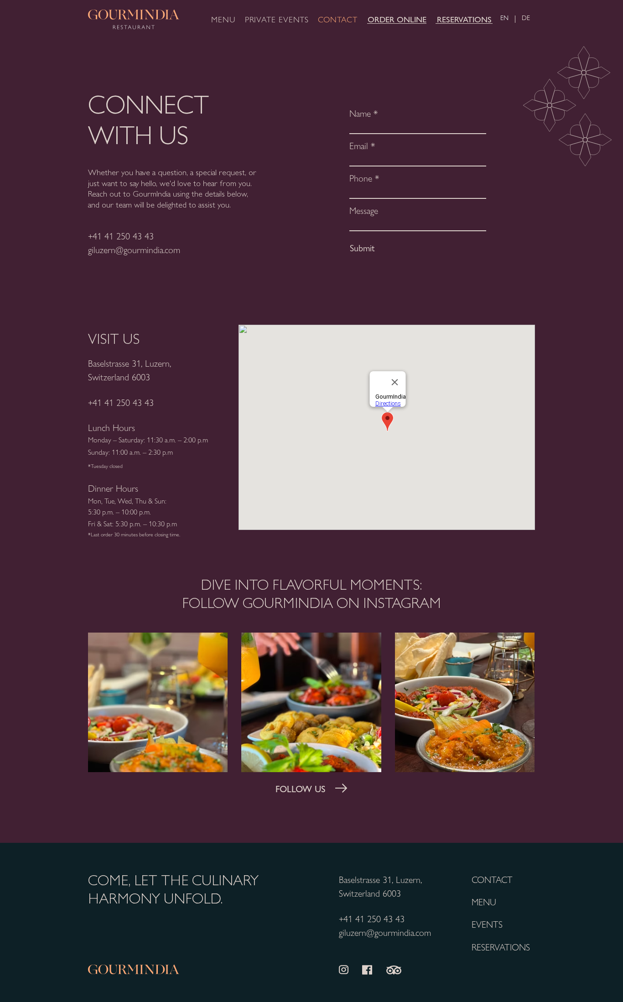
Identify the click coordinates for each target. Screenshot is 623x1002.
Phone (360, 177)
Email (358, 145)
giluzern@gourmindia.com (134, 249)
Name (360, 113)
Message (363, 210)
